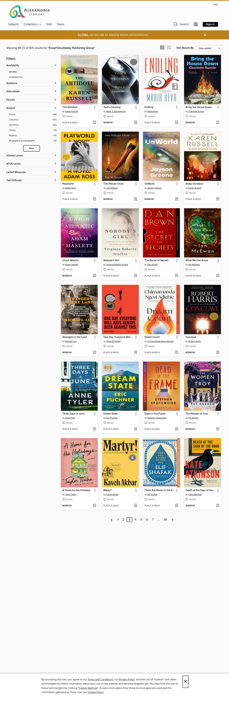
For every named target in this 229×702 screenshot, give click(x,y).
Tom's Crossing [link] (112, 107)
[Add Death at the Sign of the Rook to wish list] (218, 506)
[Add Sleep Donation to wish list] (218, 199)
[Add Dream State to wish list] (135, 429)
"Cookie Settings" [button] (88, 688)
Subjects (13, 24)
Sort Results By (185, 48)
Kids (49, 24)
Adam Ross (70, 188)
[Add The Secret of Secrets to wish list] (177, 276)
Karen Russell (71, 111)
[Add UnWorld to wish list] (177, 199)
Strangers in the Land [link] (74, 337)
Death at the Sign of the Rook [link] (201, 490)
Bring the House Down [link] (199, 107)
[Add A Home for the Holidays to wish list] (94, 506)
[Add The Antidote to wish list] (94, 123)
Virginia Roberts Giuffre (117, 264)
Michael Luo (71, 341)
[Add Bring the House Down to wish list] (218, 123)
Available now (15, 77)
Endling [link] (149, 107)
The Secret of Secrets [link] (156, 260)
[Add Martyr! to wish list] (135, 506)
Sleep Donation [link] (194, 183)
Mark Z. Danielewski (116, 111)
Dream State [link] (110, 413)
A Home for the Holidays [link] (76, 490)
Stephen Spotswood (156, 418)
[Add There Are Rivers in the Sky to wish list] (177, 506)
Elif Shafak (152, 494)
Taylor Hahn (70, 494)
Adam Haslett (71, 264)
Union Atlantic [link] (70, 260)
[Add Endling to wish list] (177, 123)
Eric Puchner (112, 418)
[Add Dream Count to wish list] (177, 352)
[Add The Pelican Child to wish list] (135, 199)
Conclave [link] (191, 337)
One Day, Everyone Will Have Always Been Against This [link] (118, 337)
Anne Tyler (70, 418)
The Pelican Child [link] (113, 183)
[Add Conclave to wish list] (218, 352)
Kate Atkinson (195, 494)
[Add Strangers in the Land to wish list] (94, 352)
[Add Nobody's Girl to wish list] (135, 276)
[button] (180, 25)
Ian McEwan (194, 264)
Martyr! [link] (107, 490)
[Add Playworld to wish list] (94, 199)
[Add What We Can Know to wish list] (218, 276)
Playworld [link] (68, 183)
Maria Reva (152, 111)
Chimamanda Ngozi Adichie (160, 341)
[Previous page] (111, 520)
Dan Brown (152, 264)
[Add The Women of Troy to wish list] (218, 429)
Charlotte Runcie (196, 111)
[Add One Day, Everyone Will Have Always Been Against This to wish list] (135, 352)
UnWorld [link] (149, 183)
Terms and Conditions (100, 679)
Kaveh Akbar (112, 494)
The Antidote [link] (69, 107)
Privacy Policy (127, 679)
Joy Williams (112, 188)
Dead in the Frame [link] (155, 413)
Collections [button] (31, 24)
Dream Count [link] (152, 337)
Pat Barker (193, 418)
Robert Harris (194, 341)
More (31, 148)
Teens (60, 24)
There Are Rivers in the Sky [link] (160, 490)
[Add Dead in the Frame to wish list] (177, 429)
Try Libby (83, 35)
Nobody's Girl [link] (111, 260)
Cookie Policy (95, 692)
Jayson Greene (154, 188)
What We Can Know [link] (197, 260)
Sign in (210, 24)
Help (215, 4)
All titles (13, 72)
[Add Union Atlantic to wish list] (94, 276)
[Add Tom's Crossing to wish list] (135, 123)
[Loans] (196, 25)
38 (165, 519)
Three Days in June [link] (73, 413)
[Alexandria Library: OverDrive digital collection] (30, 11)
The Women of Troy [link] (197, 413)
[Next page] (172, 520)
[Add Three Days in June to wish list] (94, 429)
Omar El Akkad (113, 341)
